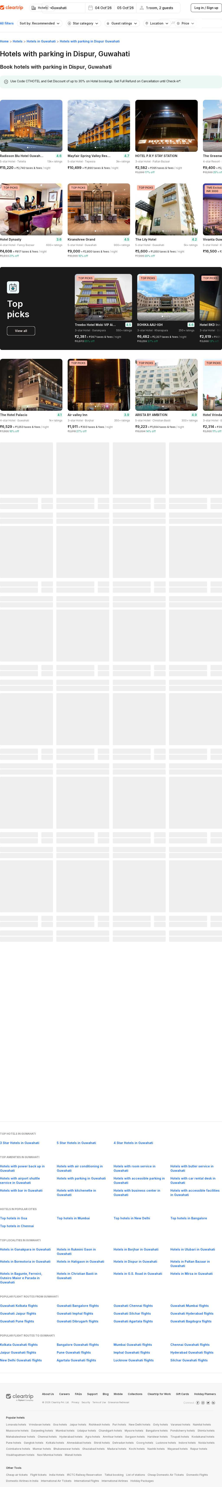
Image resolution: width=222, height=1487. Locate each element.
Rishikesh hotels (99, 1424)
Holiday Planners (205, 1394)
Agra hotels (92, 1436)
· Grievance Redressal (118, 1402)
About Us (48, 1394)
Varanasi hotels (180, 1424)
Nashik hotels (156, 1448)
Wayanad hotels (177, 1448)
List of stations (135, 1474)
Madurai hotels (116, 1448)
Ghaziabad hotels (93, 1448)
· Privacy (74, 1402)
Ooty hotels (160, 1424)
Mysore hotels (134, 1430)
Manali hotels (73, 1454)
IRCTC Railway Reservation (84, 1474)
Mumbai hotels (65, 1430)
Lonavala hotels (16, 1424)
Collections (135, 1394)
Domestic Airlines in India (22, 1480)
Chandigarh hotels (110, 1430)
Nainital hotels (202, 1424)
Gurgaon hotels (135, 1436)
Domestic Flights (197, 1474)
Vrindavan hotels (40, 1424)
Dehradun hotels (123, 1442)
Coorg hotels (144, 1442)
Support (92, 1394)
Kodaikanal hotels (203, 1436)
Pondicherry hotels (182, 1430)
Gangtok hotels (33, 1442)
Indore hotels (187, 1442)
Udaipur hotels (86, 1430)
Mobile (118, 1394)
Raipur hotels (198, 1448)
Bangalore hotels (157, 1430)
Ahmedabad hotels (79, 1442)
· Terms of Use (98, 1402)
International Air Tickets (56, 1480)
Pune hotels (13, 1442)
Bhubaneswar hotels (67, 1448)
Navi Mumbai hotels (49, 1454)
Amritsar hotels (112, 1436)
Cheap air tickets (17, 1474)
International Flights (86, 1480)
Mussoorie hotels (17, 1430)
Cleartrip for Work (159, 1394)
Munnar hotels (42, 1448)
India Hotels (56, 1474)
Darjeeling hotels (42, 1430)
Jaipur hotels (78, 1424)
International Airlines (115, 1480)
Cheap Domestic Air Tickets (166, 1474)
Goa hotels (60, 1424)
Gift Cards (182, 1394)
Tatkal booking (114, 1474)
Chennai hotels (47, 1436)
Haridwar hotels (157, 1436)
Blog (106, 1394)
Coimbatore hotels (18, 1448)
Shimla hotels (206, 1430)
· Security (85, 1402)
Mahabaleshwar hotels (20, 1436)
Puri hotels (119, 1424)
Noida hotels (206, 1442)
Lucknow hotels (166, 1442)
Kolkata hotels (55, 1442)
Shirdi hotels (102, 1442)
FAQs (78, 1394)
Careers (64, 1394)
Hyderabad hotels (71, 1436)
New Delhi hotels (139, 1424)
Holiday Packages (142, 1480)
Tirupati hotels (179, 1436)
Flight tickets (38, 1474)
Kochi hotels (137, 1448)
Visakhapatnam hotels (20, 1454)
